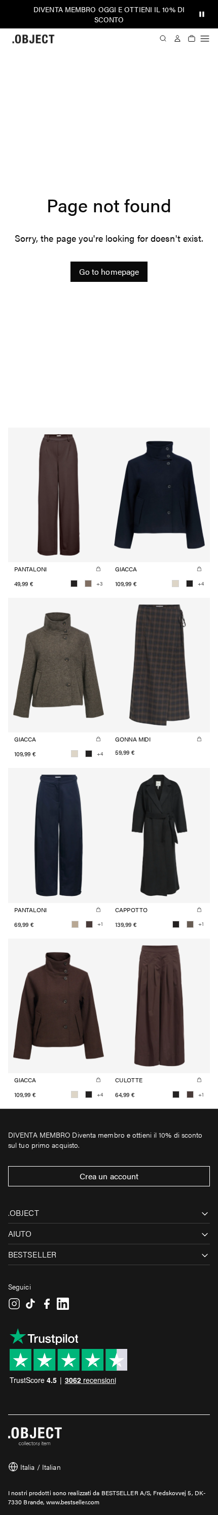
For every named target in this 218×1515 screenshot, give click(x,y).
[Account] (177, 39)
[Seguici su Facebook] (47, 1304)
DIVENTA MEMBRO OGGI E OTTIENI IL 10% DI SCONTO (109, 14)
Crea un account (109, 1176)
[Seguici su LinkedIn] (63, 1304)
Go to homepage (109, 271)
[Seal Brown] (89, 924)
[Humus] (75, 924)
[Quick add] (98, 568)
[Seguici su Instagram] (14, 1304)
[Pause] (202, 14)
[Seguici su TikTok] (30, 1304)
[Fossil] (88, 583)
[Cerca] (163, 39)
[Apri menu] (205, 39)
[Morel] (190, 924)
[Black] (74, 583)
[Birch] (175, 583)
